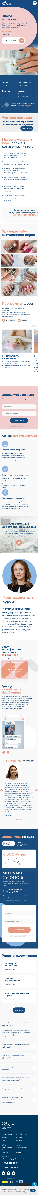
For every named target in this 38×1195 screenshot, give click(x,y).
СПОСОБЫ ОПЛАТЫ (8, 1178)
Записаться (19, 420)
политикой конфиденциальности (19, 426)
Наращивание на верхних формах (17, 994)
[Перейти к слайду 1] (16, 819)
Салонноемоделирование (12, 979)
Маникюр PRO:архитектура (12, 965)
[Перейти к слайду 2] (18, 819)
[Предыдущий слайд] (1, 790)
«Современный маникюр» (24, 215)
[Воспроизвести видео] (19, 543)
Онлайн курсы (21, 1134)
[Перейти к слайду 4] (21, 819)
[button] (13, 40)
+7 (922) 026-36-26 (10, 1167)
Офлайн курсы (7, 1134)
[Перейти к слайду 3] (19, 819)
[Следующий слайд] (36, 790)
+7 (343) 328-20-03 (10, 1163)
